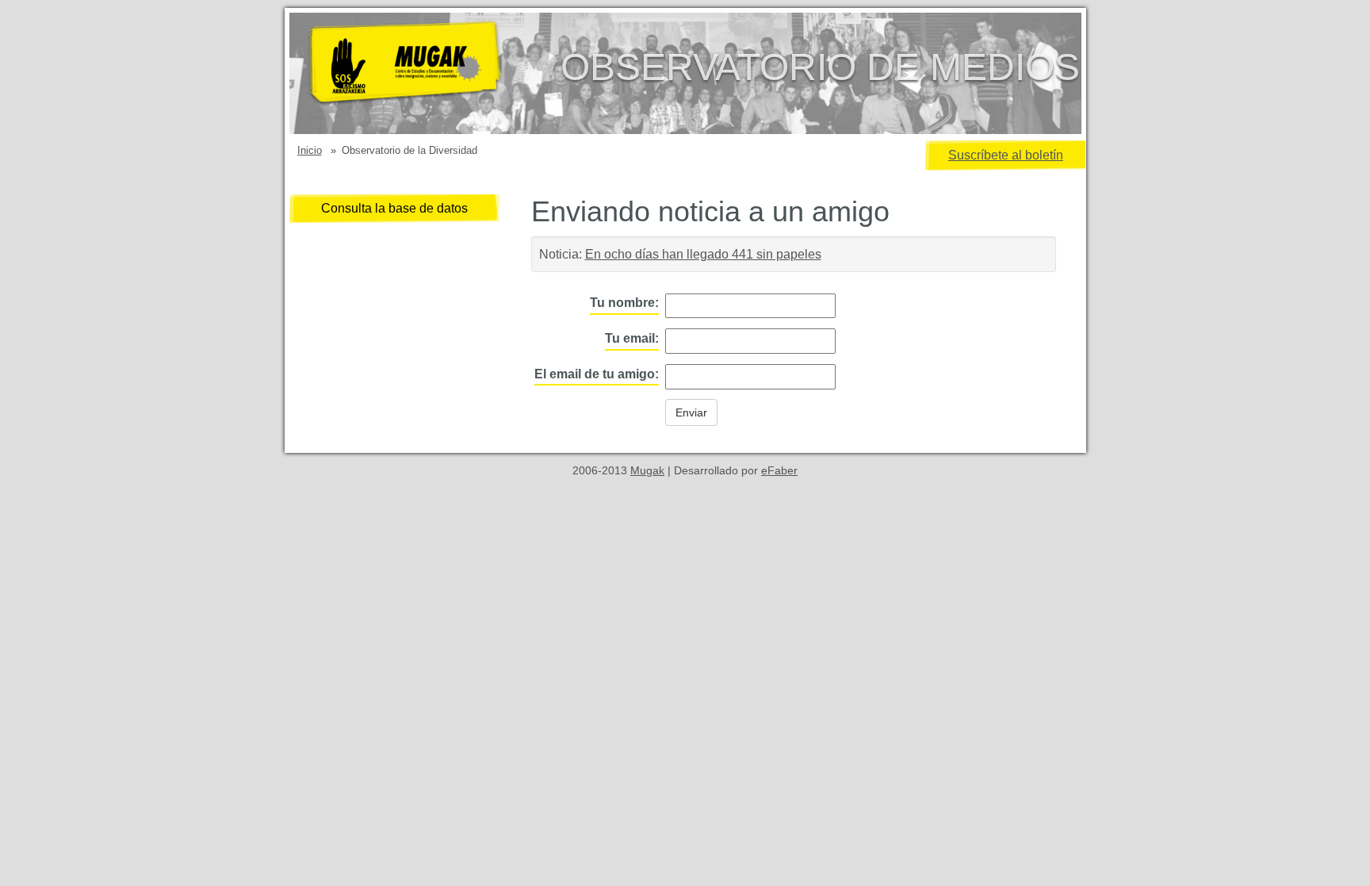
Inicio (309, 150)
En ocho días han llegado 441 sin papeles (703, 254)
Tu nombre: (624, 302)
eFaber (779, 470)
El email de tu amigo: (596, 374)
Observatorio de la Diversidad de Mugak (430, 73)
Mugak (647, 470)
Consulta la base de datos (394, 208)
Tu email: (632, 338)
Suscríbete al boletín (1005, 155)
